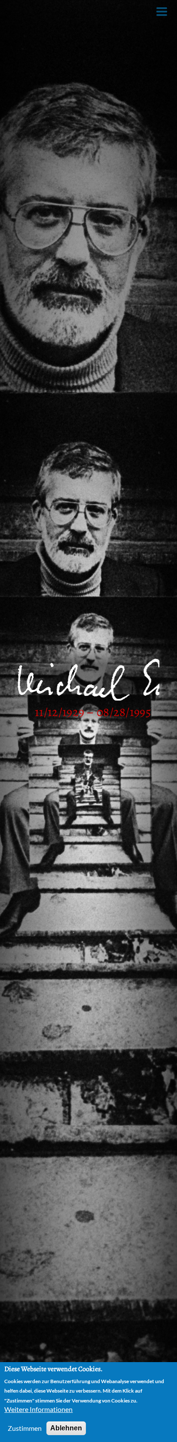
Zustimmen (25, 1428)
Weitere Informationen (38, 1409)
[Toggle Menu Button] (161, 11)
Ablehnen (66, 1428)
